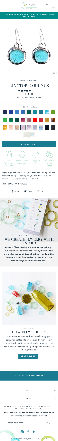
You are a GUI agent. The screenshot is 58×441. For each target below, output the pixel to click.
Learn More (28, 356)
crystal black (52, 127)
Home (22, 80)
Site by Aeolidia (41, 438)
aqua (40, 112)
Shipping (20, 97)
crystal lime (5, 119)
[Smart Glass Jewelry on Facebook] (28, 431)
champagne (5, 127)
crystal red (40, 119)
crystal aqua (46, 112)
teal (29, 112)
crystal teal (35, 112)
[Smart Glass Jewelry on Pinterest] (33, 431)
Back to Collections (31, 376)
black (46, 127)
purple (23, 119)
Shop (29, 390)
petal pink (23, 127)
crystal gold (46, 119)
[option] (29, 15)
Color (29, 107)
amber (52, 119)
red (35, 119)
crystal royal (23, 112)
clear (26, 135)
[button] (24, 90)
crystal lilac (40, 127)
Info (29, 399)
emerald (11, 119)
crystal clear (32, 135)
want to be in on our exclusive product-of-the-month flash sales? (29, 407)
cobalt (5, 112)
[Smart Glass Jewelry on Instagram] (22, 431)
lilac (35, 127)
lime (52, 112)
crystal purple (29, 119)
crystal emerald (17, 119)
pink (11, 127)
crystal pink (17, 127)
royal (17, 112)
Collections (31, 80)
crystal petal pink (29, 127)
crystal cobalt (11, 112)
